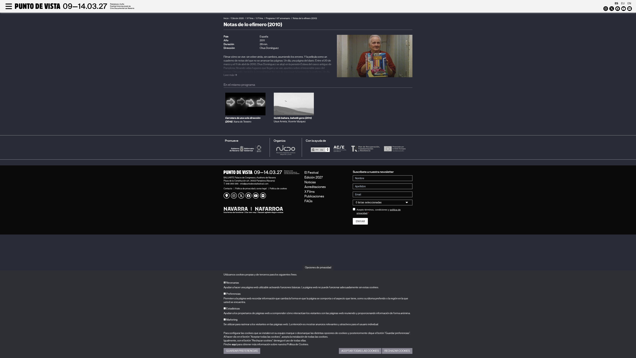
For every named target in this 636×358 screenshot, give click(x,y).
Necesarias (232, 282)
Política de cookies (278, 188)
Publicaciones (314, 196)
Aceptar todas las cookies (360, 351)
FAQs (308, 201)
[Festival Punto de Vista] (69, 8)
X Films (250, 18)
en (629, 3)
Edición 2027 (313, 177)
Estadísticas (233, 308)
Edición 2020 (237, 18)
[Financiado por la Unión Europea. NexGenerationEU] (395, 148)
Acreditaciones (315, 187)
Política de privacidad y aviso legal (251, 188)
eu (623, 3)
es (616, 3)
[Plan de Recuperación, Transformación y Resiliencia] (364, 148)
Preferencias (233, 294)
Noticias (310, 182)
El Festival (311, 173)
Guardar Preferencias (242, 351)
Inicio (226, 18)
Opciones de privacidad (318, 267)
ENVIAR (360, 221)
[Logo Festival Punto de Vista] (261, 172)
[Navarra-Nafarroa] (261, 210)
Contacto (228, 188)
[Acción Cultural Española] (340, 148)
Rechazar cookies (397, 351)
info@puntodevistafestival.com (254, 183)
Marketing (232, 319)
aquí (234, 344)
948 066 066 (232, 183)
